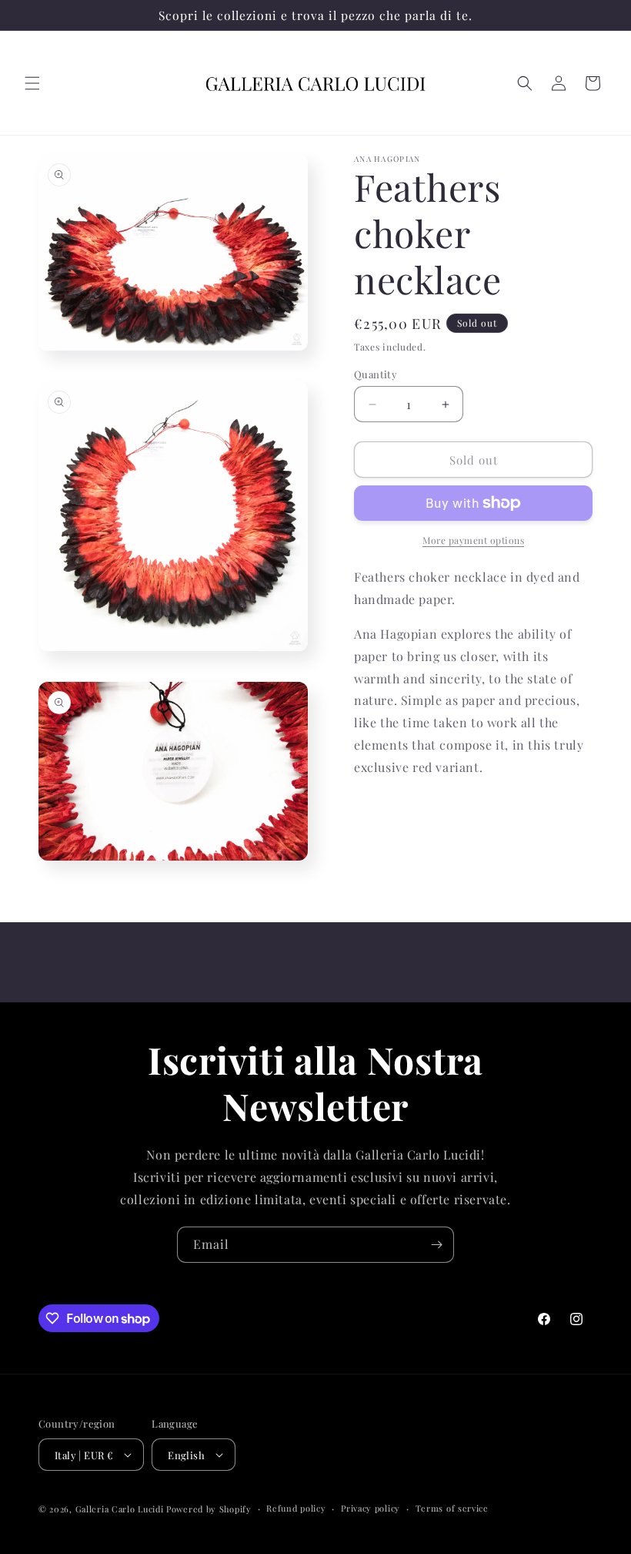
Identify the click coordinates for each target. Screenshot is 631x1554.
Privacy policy (370, 1508)
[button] (32, 83)
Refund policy (296, 1508)
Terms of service (452, 1508)
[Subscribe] (436, 1245)
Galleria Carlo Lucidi (119, 1509)
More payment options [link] (473, 540)
